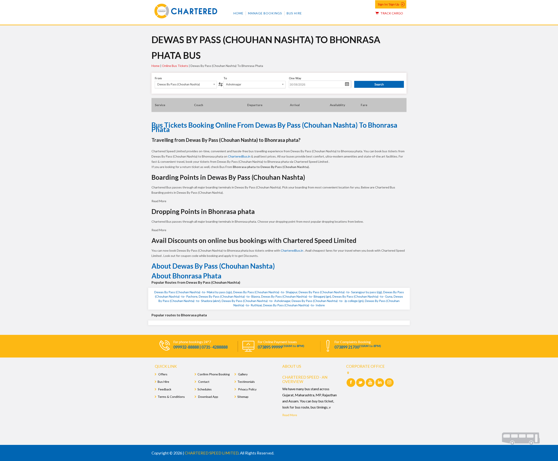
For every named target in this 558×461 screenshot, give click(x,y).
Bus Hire (294, 13)
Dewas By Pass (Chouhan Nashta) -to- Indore (294, 305)
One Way (295, 78)
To (225, 78)
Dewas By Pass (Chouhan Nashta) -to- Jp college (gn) (328, 301)
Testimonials (246, 381)
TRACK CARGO (391, 13)
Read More (289, 415)
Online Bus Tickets (175, 66)
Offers (162, 374)
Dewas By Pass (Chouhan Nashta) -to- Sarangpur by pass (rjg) (340, 292)
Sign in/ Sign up (388, 4)
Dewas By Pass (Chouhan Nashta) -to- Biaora (229, 296)
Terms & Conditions (171, 396)
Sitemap (242, 396)
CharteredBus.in (239, 156)
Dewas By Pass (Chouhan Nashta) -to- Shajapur (265, 292)
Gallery (242, 374)
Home (238, 13)
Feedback (164, 389)
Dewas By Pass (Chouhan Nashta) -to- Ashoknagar (256, 301)
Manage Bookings (265, 13)
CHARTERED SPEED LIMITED (211, 453)
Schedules (204, 389)
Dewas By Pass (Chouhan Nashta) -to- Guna (362, 296)
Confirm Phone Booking (213, 374)
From (158, 78)
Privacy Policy (247, 389)
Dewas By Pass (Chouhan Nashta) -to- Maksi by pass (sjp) (193, 292)
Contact (203, 381)
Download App (207, 396)
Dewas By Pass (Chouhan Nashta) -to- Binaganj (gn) (296, 296)
